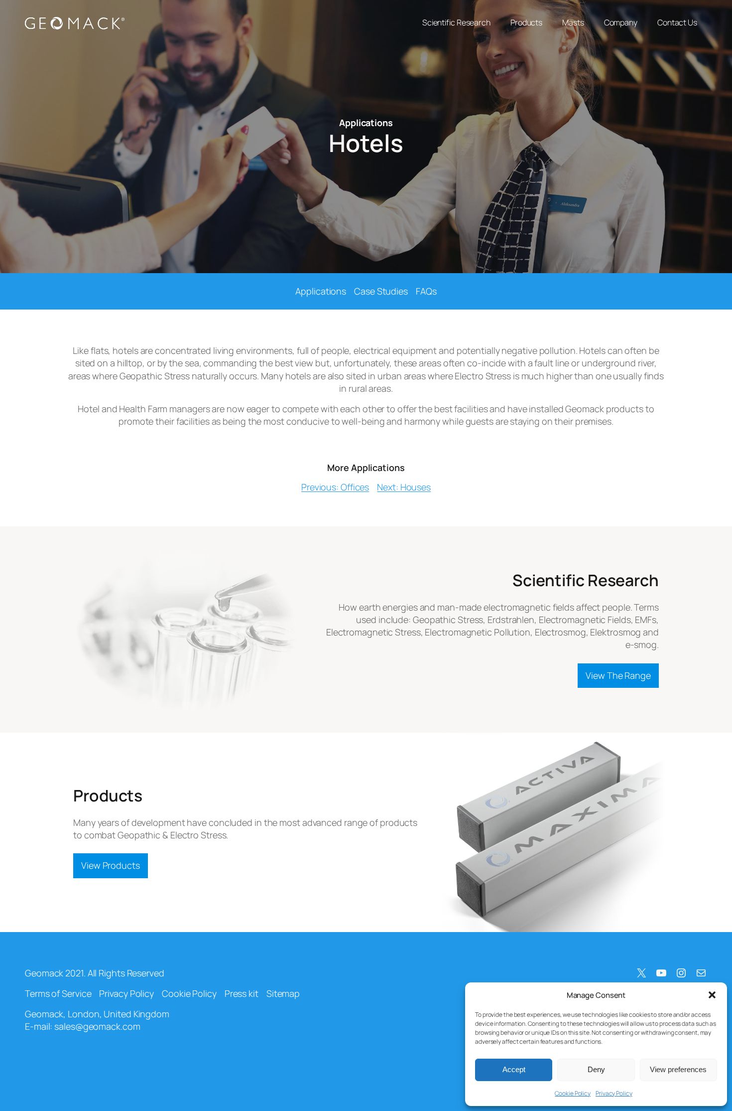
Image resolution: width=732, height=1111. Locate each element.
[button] (712, 995)
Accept (513, 1069)
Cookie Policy (573, 1093)
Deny (596, 1069)
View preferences (678, 1069)
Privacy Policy (614, 1093)
